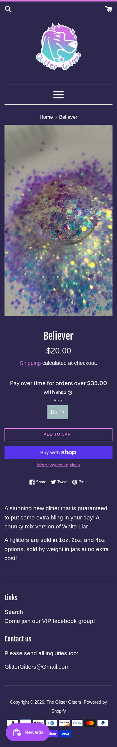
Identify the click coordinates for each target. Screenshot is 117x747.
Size (57, 400)
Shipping (30, 363)
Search (13, 612)
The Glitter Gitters (63, 702)
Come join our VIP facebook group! (49, 621)
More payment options (58, 464)
